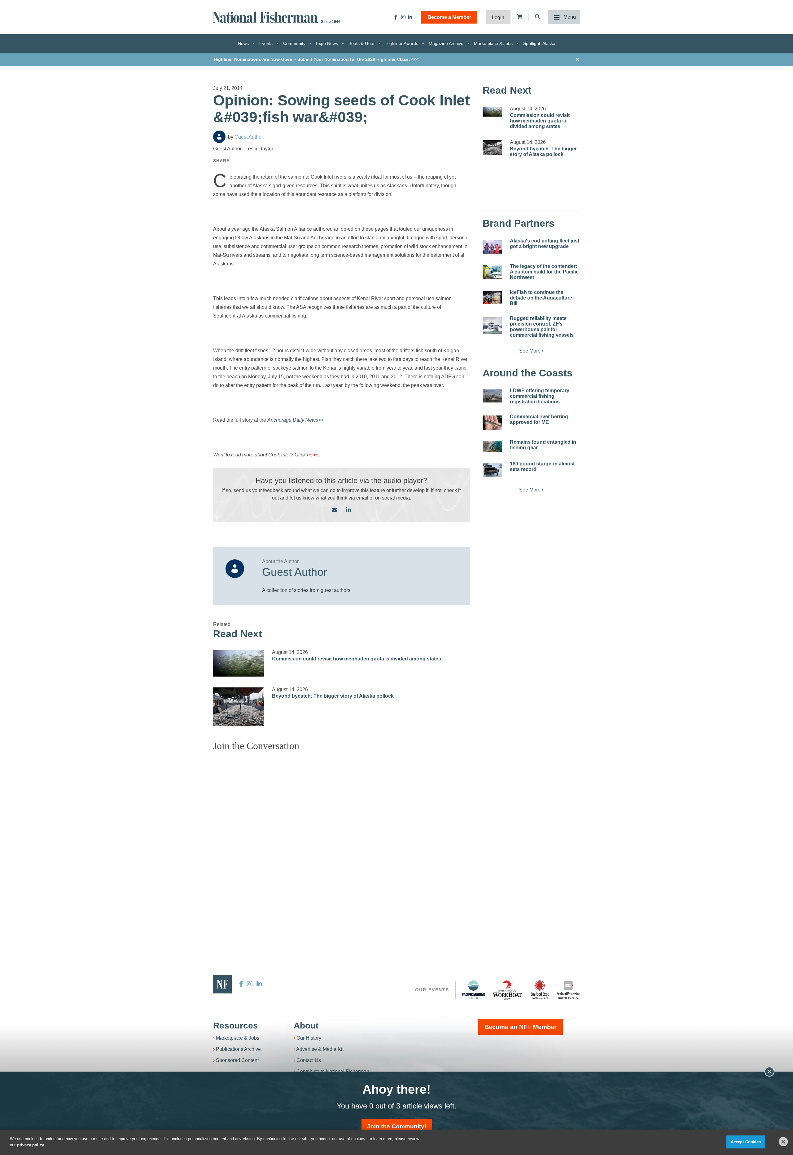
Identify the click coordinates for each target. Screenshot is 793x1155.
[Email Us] (334, 510)
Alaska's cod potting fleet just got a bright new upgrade (544, 243)
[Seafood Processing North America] (568, 989)
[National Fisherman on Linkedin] (410, 17)
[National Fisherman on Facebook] (395, 17)
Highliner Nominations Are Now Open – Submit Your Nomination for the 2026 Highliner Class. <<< (316, 59)
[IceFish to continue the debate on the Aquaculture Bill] (492, 297)
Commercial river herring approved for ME (539, 419)
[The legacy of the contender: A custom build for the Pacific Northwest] (492, 272)
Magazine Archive (446, 43)
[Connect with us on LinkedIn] (348, 510)
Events (266, 43)
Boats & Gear (361, 43)
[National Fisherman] (266, 16)
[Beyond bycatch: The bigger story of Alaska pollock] (239, 706)
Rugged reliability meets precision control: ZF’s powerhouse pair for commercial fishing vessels (542, 327)
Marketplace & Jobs (493, 43)
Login (498, 17)
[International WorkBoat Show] (507, 990)
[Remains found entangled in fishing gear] (492, 446)
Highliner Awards (401, 43)
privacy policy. (31, 1144)
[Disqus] (341, 833)
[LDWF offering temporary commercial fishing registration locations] (492, 395)
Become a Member (449, 17)
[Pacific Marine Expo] (473, 990)
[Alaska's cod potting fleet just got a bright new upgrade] (492, 247)
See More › (531, 350)
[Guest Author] (219, 137)
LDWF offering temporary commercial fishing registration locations (539, 396)
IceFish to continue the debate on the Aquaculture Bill (541, 298)
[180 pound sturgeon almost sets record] (492, 470)
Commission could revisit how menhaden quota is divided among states (356, 658)
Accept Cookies (746, 1141)
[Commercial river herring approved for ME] (492, 422)
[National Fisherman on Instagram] (403, 17)
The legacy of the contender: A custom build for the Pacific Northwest (544, 272)
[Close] (783, 1141)
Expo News (327, 43)
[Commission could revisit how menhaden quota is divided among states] (239, 663)
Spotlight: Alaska (539, 43)
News (243, 43)
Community (294, 43)
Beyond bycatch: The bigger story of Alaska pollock (333, 696)
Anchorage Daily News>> (295, 420)
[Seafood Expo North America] (540, 989)
